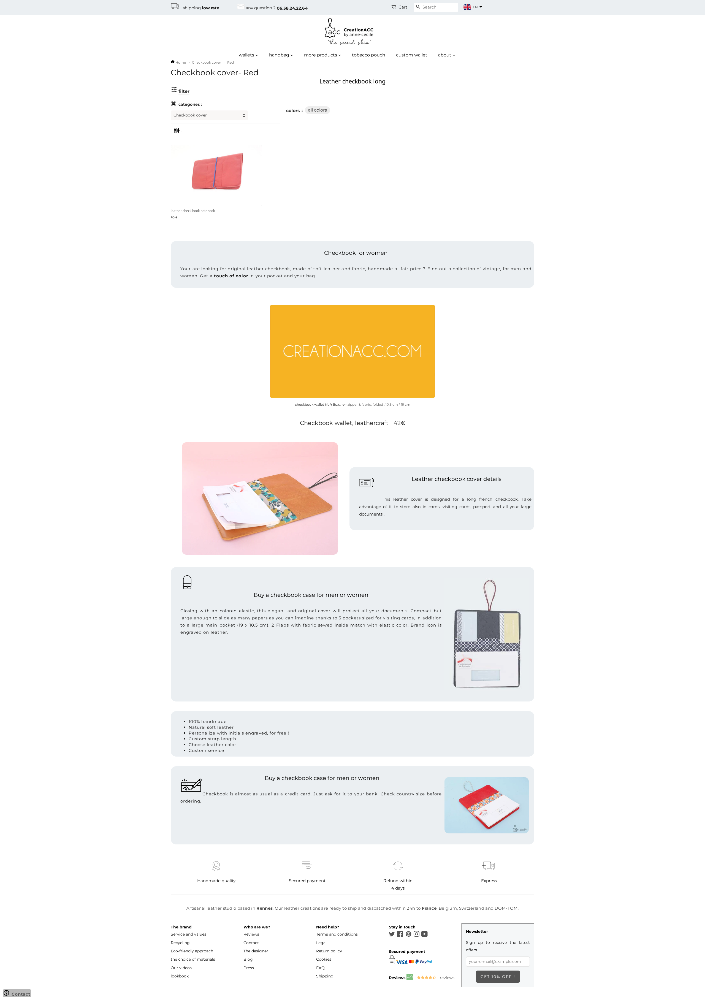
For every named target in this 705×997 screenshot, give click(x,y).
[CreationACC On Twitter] (392, 935)
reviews (446, 977)
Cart (402, 7)
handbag (279, 55)
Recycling (180, 943)
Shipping (324, 976)
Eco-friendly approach (192, 951)
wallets (247, 55)
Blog (248, 959)
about (445, 55)
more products (321, 55)
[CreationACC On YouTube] (424, 935)
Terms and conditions (337, 934)
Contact (251, 943)
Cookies (323, 959)
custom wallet (411, 55)
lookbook (180, 976)
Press (248, 968)
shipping (199, 8)
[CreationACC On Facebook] (400, 935)
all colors (317, 110)
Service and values (188, 934)
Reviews (251, 934)
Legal (321, 943)
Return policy (329, 951)
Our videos (181, 968)
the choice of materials (193, 959)
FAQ (320, 968)
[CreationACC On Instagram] (416, 935)
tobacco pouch (368, 55)
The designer (255, 951)
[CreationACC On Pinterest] (408, 935)
